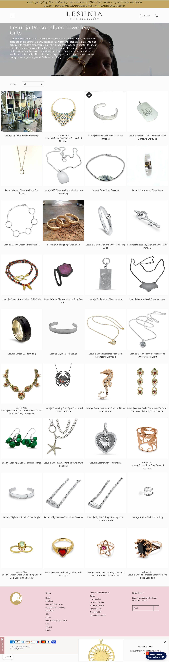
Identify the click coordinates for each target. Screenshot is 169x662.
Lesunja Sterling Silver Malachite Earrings (21, 462)
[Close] (165, 642)
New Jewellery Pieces (54, 604)
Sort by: (13, 84)
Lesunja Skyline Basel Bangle (63, 353)
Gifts (47, 614)
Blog (47, 623)
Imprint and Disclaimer (99, 593)
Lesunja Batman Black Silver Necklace (147, 299)
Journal (48, 617)
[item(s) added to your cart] (157, 16)
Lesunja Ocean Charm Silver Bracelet (21, 244)
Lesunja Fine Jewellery (23, 646)
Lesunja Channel (97, 602)
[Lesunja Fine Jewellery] (84, 15)
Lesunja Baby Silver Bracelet (105, 190)
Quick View (21, 111)
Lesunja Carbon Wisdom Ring (22, 353)
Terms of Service (97, 605)
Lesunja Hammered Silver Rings (147, 190)
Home (47, 598)
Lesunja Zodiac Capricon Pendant (105, 462)
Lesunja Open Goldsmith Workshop (22, 135)
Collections (49, 611)
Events (48, 630)
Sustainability (95, 612)
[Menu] (12, 15)
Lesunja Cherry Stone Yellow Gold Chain (21, 299)
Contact (48, 627)
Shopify (20, 649)
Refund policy (95, 609)
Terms (92, 596)
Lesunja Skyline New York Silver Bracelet (63, 517)
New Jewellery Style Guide (56, 620)
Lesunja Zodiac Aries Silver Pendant (105, 299)
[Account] (141, 16)
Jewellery (49, 601)
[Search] (152, 16)
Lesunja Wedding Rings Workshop (63, 244)
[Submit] (156, 608)
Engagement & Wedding (55, 607)
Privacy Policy (95, 599)
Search (147, 15)
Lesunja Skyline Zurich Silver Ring (147, 517)
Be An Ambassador (98, 615)
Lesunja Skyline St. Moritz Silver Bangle (21, 517)
